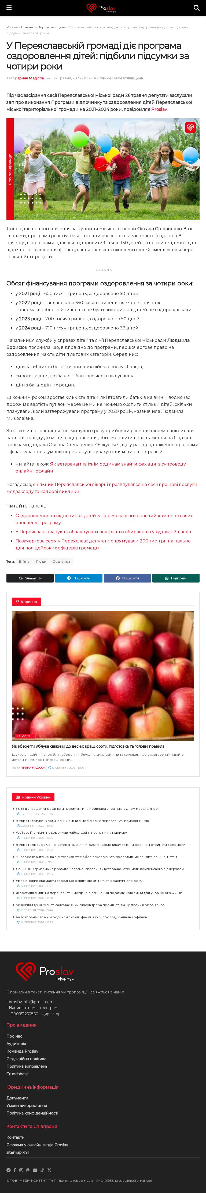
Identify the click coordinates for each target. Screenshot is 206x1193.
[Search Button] (197, 8)
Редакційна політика (26, 1058)
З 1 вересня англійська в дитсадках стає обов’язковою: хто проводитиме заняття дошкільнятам (96, 857)
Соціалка (61, 561)
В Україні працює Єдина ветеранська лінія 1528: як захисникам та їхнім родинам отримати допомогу (100, 845)
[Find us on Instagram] (21, 1170)
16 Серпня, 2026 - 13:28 (36, 898)
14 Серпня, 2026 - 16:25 (36, 922)
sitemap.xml (17, 1152)
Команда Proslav (22, 1051)
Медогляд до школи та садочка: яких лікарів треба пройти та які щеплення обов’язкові (90, 905)
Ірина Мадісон (31, 78)
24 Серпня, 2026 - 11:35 (36, 814)
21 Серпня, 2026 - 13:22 (36, 850)
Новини (27, 27)
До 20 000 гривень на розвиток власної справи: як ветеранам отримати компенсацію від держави (100, 869)
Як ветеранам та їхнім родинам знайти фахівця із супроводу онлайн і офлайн (81, 917)
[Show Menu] (9, 8)
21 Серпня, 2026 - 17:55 (36, 838)
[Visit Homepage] (102, 8)
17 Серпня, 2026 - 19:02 (67, 767)
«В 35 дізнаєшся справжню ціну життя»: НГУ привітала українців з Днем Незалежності (88, 809)
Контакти (15, 1137)
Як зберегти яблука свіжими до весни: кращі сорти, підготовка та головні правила (88, 746)
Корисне (25, 736)
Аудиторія (16, 1043)
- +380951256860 (22, 1013)
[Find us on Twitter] (49, 1170)
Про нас (14, 1036)
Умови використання (26, 1105)
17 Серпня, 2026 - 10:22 (36, 886)
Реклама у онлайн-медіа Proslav (37, 1144)
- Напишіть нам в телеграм (31, 1007)
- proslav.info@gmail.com (30, 1001)
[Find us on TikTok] (42, 1170)
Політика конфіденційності (32, 1113)
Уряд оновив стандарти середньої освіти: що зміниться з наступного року (79, 881)
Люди (41, 561)
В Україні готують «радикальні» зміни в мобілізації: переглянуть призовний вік (82, 821)
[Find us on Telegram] (8, 1170)
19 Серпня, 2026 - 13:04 (36, 874)
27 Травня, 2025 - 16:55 (72, 78)
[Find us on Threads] (28, 1170)
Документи (17, 1098)
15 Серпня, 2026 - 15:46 (36, 910)
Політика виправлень (26, 1066)
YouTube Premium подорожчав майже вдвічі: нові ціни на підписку (71, 832)
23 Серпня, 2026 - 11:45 (36, 826)
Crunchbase (17, 1073)
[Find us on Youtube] (35, 1170)
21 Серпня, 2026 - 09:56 (36, 862)
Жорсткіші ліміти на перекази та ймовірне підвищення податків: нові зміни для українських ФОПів (99, 893)
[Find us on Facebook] (15, 1170)
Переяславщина (52, 27)
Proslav (12, 27)
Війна (24, 561)
